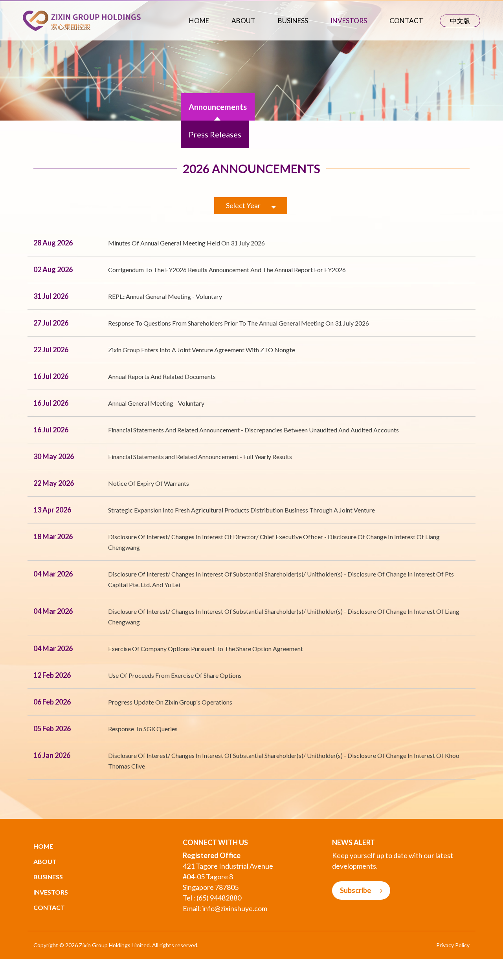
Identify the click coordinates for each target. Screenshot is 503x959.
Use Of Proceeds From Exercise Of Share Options (175, 675)
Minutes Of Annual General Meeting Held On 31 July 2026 (186, 243)
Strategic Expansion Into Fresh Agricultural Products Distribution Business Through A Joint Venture (241, 510)
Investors (348, 20)
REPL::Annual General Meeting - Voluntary (165, 296)
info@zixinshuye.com (234, 908)
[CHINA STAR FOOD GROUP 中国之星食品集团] (82, 20)
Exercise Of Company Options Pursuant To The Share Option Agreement (205, 648)
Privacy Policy (453, 945)
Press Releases (215, 134)
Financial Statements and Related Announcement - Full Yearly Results (200, 456)
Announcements (218, 107)
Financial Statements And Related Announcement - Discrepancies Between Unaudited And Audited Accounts (253, 430)
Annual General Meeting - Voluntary (156, 403)
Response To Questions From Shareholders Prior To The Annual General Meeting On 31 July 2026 (238, 323)
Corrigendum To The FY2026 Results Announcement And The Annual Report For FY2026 (227, 269)
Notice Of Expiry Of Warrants (148, 483)
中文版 (460, 20)
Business (293, 20)
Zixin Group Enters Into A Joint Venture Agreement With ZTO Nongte (201, 349)
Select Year (244, 205)
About (243, 20)
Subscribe (356, 890)
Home (199, 20)
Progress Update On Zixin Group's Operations (170, 702)
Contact (406, 20)
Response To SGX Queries (143, 728)
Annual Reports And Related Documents (162, 376)
